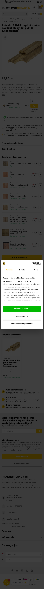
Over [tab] (36, 270)
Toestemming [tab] (8, 270)
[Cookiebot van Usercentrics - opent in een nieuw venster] (31, 263)
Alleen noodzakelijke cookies (22, 323)
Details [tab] (22, 270)
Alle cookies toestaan (22, 309)
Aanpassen (20, 316)
